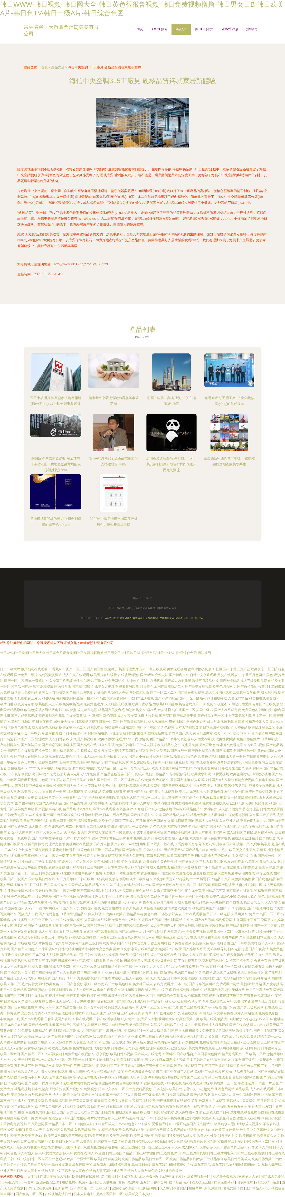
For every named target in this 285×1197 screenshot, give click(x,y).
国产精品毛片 (179, 1182)
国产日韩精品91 (71, 733)
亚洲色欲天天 (196, 722)
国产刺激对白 (105, 1112)
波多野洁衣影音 (124, 1188)
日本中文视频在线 (184, 978)
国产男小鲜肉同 (140, 757)
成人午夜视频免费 (31, 1101)
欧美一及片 (257, 1054)
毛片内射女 (29, 984)
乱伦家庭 (109, 716)
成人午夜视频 (38, 902)
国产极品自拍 (187, 1054)
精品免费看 (198, 815)
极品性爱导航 (234, 792)
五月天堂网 (36, 1124)
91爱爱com (66, 862)
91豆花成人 (121, 972)
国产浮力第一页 (82, 1188)
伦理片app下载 (127, 739)
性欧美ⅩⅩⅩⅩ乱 (163, 704)
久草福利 (95, 716)
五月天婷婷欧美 (270, 797)
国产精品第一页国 (171, 897)
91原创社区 (147, 902)
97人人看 (130, 1095)
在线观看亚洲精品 (245, 838)
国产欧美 (16, 821)
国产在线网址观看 (191, 926)
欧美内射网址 (97, 867)
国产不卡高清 (208, 867)
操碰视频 (251, 797)
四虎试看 (110, 757)
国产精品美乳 (73, 803)
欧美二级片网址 (268, 1042)
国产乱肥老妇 (38, 990)
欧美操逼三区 (202, 1182)
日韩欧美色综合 (120, 984)
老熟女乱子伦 (233, 1188)
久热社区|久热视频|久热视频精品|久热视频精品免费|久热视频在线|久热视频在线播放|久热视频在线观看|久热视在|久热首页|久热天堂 (142, 1130)
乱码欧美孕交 (261, 844)
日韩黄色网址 (68, 961)
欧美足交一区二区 (72, 727)
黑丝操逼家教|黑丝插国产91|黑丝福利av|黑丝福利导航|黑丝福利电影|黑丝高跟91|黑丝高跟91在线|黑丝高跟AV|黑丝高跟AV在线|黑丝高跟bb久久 (156, 1165)
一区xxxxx (91, 698)
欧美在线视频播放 (213, 1019)
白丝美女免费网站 (24, 692)
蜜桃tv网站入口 (50, 908)
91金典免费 (258, 961)
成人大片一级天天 (134, 1019)
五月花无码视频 (71, 932)
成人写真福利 (76, 867)
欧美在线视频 (10, 856)
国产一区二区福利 (192, 698)
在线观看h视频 (128, 675)
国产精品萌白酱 (97, 1031)
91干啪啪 (219, 1106)
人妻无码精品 (238, 698)
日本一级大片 (10, 669)
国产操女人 (186, 862)
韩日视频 (204, 885)
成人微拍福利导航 (188, 1112)
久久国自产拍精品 (262, 815)
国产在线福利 (14, 1083)
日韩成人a (233, 1101)
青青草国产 (91, 932)
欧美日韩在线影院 (86, 1176)
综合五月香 (74, 757)
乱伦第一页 (188, 885)
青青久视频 (130, 908)
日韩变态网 (10, 1182)
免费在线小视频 (113, 786)
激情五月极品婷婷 (205, 681)
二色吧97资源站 (50, 780)
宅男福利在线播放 (31, 996)
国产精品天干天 (185, 716)
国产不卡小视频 (64, 897)
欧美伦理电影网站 (164, 768)
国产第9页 (56, 943)
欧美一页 (27, 1118)
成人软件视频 (224, 873)
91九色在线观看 (186, 1013)
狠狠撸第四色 (10, 1118)
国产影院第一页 (238, 844)
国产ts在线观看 (32, 1019)
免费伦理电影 (106, 873)
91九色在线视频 (85, 978)
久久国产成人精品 (78, 885)
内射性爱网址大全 (161, 1019)
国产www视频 (211, 1007)
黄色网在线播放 (127, 1083)
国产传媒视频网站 (202, 984)
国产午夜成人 (135, 774)
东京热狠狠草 (76, 827)
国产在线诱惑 (239, 1025)
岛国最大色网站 (209, 1054)
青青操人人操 (248, 1176)
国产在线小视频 (89, 972)
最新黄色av (267, 1060)
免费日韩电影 (126, 745)
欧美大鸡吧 (255, 1036)
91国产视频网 (153, 932)
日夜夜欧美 (22, 838)
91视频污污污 (238, 1019)
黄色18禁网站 (79, 902)
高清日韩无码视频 (159, 856)
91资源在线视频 (150, 920)
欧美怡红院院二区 (261, 727)
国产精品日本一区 (58, 1124)
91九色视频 (165, 727)
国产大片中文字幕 (45, 838)
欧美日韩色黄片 (248, 739)
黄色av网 (151, 914)
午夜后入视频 (60, 1176)
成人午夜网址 (48, 932)
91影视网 (206, 704)
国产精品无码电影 (79, 692)
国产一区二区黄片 (267, 926)
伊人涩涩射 (84, 862)
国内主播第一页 (64, 891)
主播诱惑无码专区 (261, 1106)
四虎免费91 (43, 751)
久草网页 (237, 914)
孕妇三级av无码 (96, 984)
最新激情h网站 (251, 984)
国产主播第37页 (265, 1031)
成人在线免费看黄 (251, 967)
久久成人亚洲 (160, 978)
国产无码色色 (49, 914)
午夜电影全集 (265, 780)
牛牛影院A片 (47, 949)
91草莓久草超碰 (178, 739)
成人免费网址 (149, 1176)
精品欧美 (242, 1089)
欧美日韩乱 (109, 932)
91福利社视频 (105, 879)
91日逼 (142, 1077)
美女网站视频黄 (16, 1071)
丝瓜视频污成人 (245, 1071)
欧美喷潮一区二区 (223, 1083)
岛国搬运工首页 (248, 920)
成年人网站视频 (246, 1013)
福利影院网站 (163, 757)
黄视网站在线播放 (79, 844)
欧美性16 (196, 838)
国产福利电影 (132, 850)
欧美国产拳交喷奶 (258, 792)
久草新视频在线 (151, 908)
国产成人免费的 (272, 1176)
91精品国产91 (198, 827)
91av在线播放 (229, 867)
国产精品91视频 (68, 1025)
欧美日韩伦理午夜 (182, 1089)
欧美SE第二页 (10, 984)
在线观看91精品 (127, 1112)
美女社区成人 (143, 984)
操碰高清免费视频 (241, 780)
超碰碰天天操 (64, 722)
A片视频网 (217, 902)
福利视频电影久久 (215, 961)
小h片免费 (88, 774)
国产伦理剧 (273, 972)
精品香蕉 (69, 809)
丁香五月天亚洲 (126, 1036)
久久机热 (277, 757)
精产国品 (160, 972)
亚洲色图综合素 (48, 1182)
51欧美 (156, 762)
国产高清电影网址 (90, 891)
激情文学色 (244, 1031)
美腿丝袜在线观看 (100, 1002)
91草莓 (227, 1071)
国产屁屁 (165, 716)
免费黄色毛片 (93, 704)
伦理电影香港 (167, 902)
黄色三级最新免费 (138, 1071)
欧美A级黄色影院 (164, 961)
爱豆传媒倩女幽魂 (39, 786)
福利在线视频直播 (69, 698)
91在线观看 (114, 1106)
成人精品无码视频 (117, 704)
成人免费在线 (160, 867)
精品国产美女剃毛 (111, 710)
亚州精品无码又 (258, 1188)
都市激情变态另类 (99, 949)
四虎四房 (138, 1048)
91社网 (124, 897)
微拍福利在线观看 (34, 669)
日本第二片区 (265, 1083)
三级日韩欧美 (99, 943)
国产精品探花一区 (136, 926)
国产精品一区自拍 (135, 967)
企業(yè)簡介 (159, 29)
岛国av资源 (267, 867)
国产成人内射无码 (177, 681)
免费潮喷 (158, 780)
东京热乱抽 (213, 1188)
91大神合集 (208, 809)
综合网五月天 (151, 797)
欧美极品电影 (208, 757)
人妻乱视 (6, 757)
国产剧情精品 (229, 681)
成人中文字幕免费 (220, 1013)
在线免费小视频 (71, 920)
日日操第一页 (52, 792)
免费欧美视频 (196, 932)
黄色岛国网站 (203, 733)
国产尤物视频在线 (102, 1060)
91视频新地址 (126, 1077)
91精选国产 (262, 891)
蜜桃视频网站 (173, 920)
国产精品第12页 (71, 955)
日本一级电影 (220, 914)
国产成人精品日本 (229, 978)
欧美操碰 (249, 1042)
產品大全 (181, 29)
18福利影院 (62, 768)
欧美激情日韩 (215, 926)
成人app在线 (92, 757)
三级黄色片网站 (129, 937)
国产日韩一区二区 (110, 780)
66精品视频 (113, 926)
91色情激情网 (257, 733)
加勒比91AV (96, 1106)
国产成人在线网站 (27, 757)
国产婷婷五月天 (194, 949)
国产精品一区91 (33, 1054)
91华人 (91, 780)
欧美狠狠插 (114, 914)
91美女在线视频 (138, 762)
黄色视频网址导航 (107, 862)
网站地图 (204, 653)
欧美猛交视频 (111, 751)
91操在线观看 (82, 1019)
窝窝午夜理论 (107, 990)
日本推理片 (138, 943)
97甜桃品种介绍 (255, 978)
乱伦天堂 (166, 1066)
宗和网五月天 (184, 856)
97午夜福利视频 (19, 774)
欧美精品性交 (167, 745)
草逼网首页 (50, 733)
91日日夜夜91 (42, 722)
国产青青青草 (79, 1101)
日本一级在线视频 (116, 815)
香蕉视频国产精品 (181, 972)
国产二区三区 (76, 669)
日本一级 (181, 984)
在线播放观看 (166, 937)
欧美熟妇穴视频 (22, 961)
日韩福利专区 (271, 1048)
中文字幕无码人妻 (238, 716)
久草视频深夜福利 (131, 990)
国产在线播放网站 (177, 832)
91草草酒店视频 (86, 722)
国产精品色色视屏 (110, 774)
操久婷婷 (80, 838)
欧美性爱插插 (226, 739)
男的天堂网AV (174, 850)
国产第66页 (71, 908)
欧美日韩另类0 (74, 780)
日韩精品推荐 (111, 967)
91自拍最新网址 (156, 733)
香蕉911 (264, 687)
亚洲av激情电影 (19, 891)
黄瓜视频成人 (151, 873)
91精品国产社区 (212, 990)
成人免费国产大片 (163, 926)
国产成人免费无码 (132, 856)
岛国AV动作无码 (44, 774)
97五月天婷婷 (66, 879)
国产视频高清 (226, 751)
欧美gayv (240, 733)
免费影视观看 (112, 792)
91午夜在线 (173, 1083)
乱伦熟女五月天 (29, 698)
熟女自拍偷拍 (112, 908)
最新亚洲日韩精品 (270, 850)
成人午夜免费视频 (130, 716)
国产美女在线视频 (161, 792)
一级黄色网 (140, 827)
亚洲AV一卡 (50, 920)
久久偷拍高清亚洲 (163, 891)
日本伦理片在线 (109, 978)
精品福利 (128, 1007)
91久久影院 (106, 745)
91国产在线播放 (40, 972)
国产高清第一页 (16, 972)
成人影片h (35, 827)
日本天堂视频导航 (188, 727)
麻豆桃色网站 (35, 1112)
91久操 (156, 815)
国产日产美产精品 (13, 902)
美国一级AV (204, 710)
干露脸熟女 (19, 1095)
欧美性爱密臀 (97, 996)
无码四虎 (196, 792)
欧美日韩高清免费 (259, 990)
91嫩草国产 (160, 1071)
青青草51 (148, 1013)
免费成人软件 (247, 897)
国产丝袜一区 (247, 751)
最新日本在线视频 (212, 1101)
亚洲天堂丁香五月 (105, 897)
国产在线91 (119, 844)
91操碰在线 (148, 687)
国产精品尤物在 (197, 850)
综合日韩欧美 (31, 733)
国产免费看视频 (180, 943)
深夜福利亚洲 (173, 1036)
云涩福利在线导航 (223, 827)
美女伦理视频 (177, 669)
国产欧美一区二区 (29, 1194)
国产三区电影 (116, 1042)
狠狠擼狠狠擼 (169, 1106)
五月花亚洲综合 (214, 844)
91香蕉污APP (45, 1007)
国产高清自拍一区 (69, 1007)
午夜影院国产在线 (57, 1019)
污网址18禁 (262, 1095)
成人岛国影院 (42, 967)
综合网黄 (148, 937)
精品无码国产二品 (235, 1054)
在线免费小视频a (75, 1182)
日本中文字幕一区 (111, 1089)
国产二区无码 (197, 1077)
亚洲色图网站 (224, 1089)
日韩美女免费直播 (202, 1031)
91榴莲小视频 (261, 774)
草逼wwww (273, 1036)
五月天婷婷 (265, 1101)
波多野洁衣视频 (228, 762)
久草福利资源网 (75, 832)
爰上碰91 (74, 1095)
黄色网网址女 (157, 821)
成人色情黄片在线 (217, 838)
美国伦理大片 (129, 669)
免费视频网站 (209, 1042)
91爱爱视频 (220, 774)
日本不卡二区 (262, 716)
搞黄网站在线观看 (97, 920)
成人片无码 (192, 1025)
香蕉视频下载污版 (229, 996)
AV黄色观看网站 (205, 768)
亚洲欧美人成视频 (103, 1182)
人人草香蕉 (219, 786)
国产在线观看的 (22, 1106)
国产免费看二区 (105, 937)
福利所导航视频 (19, 943)
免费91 (155, 786)
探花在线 (131, 1176)
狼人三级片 (116, 1118)
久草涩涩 (252, 862)
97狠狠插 (208, 996)
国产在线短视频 (185, 1066)
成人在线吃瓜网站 (17, 967)
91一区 (144, 1031)
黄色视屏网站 (10, 867)
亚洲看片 (62, 1188)
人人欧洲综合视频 (173, 1188)
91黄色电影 (85, 850)
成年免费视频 (174, 1118)
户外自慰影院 (139, 692)
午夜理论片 (246, 1083)
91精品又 (233, 1066)
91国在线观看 (131, 862)
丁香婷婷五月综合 (188, 844)
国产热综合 (267, 838)
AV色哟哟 (84, 897)
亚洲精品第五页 (214, 891)
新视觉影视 (56, 867)
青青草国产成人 (180, 733)
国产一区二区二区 (163, 692)
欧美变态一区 (261, 669)
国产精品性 (95, 669)
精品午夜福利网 (50, 1031)
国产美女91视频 (93, 1095)
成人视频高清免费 (115, 955)
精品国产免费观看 (184, 867)
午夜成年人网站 (182, 1071)
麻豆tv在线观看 (104, 809)
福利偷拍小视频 (199, 669)
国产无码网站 (110, 1013)
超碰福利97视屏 (128, 1060)
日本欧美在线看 (16, 1025)
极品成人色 (200, 943)
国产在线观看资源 (202, 762)
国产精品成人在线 (176, 815)
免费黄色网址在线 (34, 856)
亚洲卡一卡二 (227, 967)
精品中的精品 (91, 762)
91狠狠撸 (69, 710)
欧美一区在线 (234, 797)
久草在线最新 (90, 967)
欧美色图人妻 (45, 704)
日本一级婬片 (35, 681)
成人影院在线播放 (45, 727)
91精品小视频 (271, 1118)
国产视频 (151, 1106)
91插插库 (100, 692)
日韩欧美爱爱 (161, 838)
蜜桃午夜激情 (85, 873)
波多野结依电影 (50, 710)
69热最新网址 (91, 1025)
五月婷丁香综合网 (154, 1182)
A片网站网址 (225, 1031)
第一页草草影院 (95, 1007)
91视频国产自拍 (135, 792)
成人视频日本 (158, 722)
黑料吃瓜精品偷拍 (186, 809)
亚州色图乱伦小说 (253, 821)
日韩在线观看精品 (196, 914)
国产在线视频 (205, 920)
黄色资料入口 (224, 1060)
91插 (202, 1013)
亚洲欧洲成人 (45, 739)
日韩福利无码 (121, 1048)
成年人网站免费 (39, 978)
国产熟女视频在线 (165, 885)
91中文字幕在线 (89, 786)
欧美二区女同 (10, 1054)
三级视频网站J (84, 1066)
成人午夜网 (8, 762)
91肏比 (99, 1042)
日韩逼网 (241, 722)
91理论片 (185, 955)
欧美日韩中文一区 (48, 797)
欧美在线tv (259, 1002)
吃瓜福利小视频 (138, 786)
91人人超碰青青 (60, 1042)
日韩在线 (62, 739)
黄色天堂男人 (28, 762)
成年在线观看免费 (243, 1112)
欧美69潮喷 (106, 739)
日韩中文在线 (70, 762)
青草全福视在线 (69, 815)
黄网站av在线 (134, 1106)
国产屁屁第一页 (130, 932)
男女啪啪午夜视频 (188, 803)
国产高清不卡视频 (195, 797)
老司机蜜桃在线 (84, 768)
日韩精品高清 (133, 914)
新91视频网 (254, 768)
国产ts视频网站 (258, 908)
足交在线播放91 (229, 675)
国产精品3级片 (83, 687)
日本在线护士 (14, 850)
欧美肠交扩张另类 (242, 850)
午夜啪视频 (156, 1077)
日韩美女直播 (49, 873)
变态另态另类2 (32, 1013)
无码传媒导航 (217, 949)
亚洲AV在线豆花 (158, 1048)
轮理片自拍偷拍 (111, 961)
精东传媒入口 (259, 722)
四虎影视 (216, 797)
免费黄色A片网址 (254, 710)
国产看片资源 (28, 780)
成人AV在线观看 (262, 1089)
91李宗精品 (52, 1013)
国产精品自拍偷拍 (24, 949)
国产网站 (49, 815)
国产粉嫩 (229, 1007)
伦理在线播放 (217, 698)
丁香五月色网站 (253, 675)
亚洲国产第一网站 (72, 926)
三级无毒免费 (131, 1013)
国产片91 (66, 838)
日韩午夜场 (92, 955)
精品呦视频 (22, 1089)
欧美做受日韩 (160, 751)
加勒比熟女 (134, 710)
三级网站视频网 (227, 1048)
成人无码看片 (128, 902)
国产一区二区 (14, 681)
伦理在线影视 (139, 955)
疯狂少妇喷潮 (118, 996)
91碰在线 (150, 710)
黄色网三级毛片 (246, 1060)
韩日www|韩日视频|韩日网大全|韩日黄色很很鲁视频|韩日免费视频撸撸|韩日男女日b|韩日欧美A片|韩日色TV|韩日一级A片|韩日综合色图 (98, 653)
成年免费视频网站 (149, 832)
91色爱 (203, 1002)
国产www (39, 1060)
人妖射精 (151, 716)
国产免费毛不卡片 (27, 1077)
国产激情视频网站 (133, 722)
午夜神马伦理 (59, 1083)
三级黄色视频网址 (257, 996)
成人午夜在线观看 (76, 675)
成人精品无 (158, 1031)
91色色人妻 (157, 827)
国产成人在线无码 (147, 1054)
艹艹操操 (185, 768)
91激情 (206, 1106)
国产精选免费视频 (41, 1025)
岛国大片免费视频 (113, 698)
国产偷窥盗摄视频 (191, 692)
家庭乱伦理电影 (231, 745)
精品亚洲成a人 (74, 1031)
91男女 (122, 757)
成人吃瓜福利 (201, 780)
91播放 (19, 1112)
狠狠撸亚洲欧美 (127, 687)
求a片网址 (84, 809)
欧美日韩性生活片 (250, 972)
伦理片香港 (94, 1071)
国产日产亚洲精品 (175, 786)
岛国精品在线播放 (271, 1112)
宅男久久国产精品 (13, 990)
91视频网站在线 (96, 733)
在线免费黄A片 (77, 716)
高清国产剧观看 (223, 885)
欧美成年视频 (150, 1112)
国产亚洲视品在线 (270, 1071)
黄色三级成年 (21, 897)
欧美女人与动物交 (51, 692)
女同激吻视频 (214, 792)
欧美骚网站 (105, 1036)
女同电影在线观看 (48, 1118)
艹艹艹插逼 (198, 879)
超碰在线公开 (259, 1019)
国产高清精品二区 (171, 687)
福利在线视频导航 (196, 1083)
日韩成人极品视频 (215, 1025)
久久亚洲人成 (229, 821)
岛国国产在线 (38, 1042)
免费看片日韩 (118, 1101)
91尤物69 (67, 873)
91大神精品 (238, 727)
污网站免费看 (251, 762)
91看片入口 (149, 1060)
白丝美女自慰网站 (48, 1106)
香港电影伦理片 (64, 850)
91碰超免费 (205, 1089)
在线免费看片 (164, 984)
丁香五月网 (74, 856)
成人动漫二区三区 (66, 967)
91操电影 (131, 1031)
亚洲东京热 (127, 727)
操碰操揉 (167, 1112)
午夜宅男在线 (245, 873)
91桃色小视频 (190, 1106)
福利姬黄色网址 (89, 821)
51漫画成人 (26, 862)
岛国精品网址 (147, 1188)
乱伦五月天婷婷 (74, 1002)
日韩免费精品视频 (139, 1089)
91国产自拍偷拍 (245, 687)
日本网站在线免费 (138, 780)
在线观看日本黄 (46, 926)
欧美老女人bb (31, 792)
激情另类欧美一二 (52, 984)
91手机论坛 (106, 1077)
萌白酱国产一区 (183, 710)
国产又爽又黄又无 (49, 832)
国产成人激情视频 (158, 809)
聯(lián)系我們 (204, 29)
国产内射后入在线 (139, 1042)
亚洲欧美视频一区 (197, 1176)
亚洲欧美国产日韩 (216, 1112)
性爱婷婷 (168, 873)
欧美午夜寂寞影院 (34, 867)
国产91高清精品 (167, 698)
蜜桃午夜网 (230, 937)
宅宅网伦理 (245, 1182)
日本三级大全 (267, 937)
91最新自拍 (151, 862)
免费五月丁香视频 (54, 937)
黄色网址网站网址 (167, 1042)
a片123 (169, 967)
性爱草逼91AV (174, 932)
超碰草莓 (196, 1188)
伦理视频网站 (58, 902)
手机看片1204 (73, 797)
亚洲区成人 (179, 1048)
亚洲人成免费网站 (108, 681)
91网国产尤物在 (74, 1118)
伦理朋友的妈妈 (272, 920)
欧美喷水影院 (201, 774)
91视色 (242, 827)
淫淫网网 (219, 832)
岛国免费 (11, 908)
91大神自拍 (130, 681)
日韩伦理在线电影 (39, 1188)
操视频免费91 (48, 762)
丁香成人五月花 (134, 821)
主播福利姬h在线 (244, 856)
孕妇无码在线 (87, 1077)
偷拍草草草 (192, 996)
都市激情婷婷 (177, 827)
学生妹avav (142, 885)
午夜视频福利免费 (142, 1101)
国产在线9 (219, 780)
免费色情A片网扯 (124, 920)
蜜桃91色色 (200, 902)
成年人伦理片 (57, 1060)
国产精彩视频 (52, 745)
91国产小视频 (178, 1031)
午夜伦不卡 (222, 704)
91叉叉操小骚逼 (216, 1036)
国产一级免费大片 (122, 832)
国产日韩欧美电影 (256, 757)
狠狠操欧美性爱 (243, 879)
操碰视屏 (69, 745)
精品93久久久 (102, 885)
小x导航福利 (54, 1054)
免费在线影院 (269, 1013)
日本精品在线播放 (21, 1036)
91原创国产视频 (178, 780)
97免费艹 (252, 914)
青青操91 (249, 1101)
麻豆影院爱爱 (203, 873)
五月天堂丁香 (24, 1066)
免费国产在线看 (170, 949)
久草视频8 (157, 879)
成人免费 (184, 902)
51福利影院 (104, 1066)
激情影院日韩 (139, 1025)
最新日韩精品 (155, 774)
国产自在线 (234, 902)
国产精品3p (123, 1002)
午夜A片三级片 (32, 885)
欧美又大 (182, 792)
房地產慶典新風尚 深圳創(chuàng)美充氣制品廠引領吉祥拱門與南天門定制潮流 (171, 464)
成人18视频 (237, 1036)
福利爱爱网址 (226, 920)
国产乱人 (202, 862)
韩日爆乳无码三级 (137, 768)
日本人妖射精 (123, 885)
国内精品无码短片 (66, 751)
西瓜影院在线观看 (135, 751)
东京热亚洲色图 (224, 1118)
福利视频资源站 (50, 675)
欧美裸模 (164, 710)
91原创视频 (100, 1054)
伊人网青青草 (25, 832)
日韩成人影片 (153, 850)
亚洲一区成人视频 (108, 850)
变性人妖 (161, 675)
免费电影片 (142, 838)
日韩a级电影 (170, 1007)
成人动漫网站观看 (218, 692)
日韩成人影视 (146, 745)
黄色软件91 (169, 862)
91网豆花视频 (73, 792)
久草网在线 (45, 768)
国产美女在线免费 (21, 1007)
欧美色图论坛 (240, 774)
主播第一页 (56, 856)
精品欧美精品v (231, 1042)
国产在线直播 (206, 967)
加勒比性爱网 (242, 704)
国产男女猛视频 (248, 1007)
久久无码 (48, 1077)
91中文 (188, 920)
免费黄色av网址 (221, 1002)
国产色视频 (75, 984)
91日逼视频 (8, 1002)
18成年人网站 (139, 803)
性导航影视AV (91, 815)
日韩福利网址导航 (186, 990)
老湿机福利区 (111, 1176)
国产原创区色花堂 (51, 716)
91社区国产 (220, 669)
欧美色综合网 (223, 687)
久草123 (156, 1025)
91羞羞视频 (33, 815)
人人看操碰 (216, 815)
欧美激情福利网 (56, 1101)
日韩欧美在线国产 (231, 768)
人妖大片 (6, 1060)
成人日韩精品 (250, 1048)
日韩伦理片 (189, 1002)
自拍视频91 (16, 768)
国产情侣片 (114, 1095)
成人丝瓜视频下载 (220, 722)
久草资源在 (247, 937)
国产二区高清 (190, 1007)
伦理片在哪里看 (209, 937)
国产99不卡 (95, 926)
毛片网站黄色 (97, 1118)
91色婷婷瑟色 (54, 827)
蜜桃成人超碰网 (248, 1118)
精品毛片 (251, 955)
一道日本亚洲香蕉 (140, 698)
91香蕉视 (48, 698)
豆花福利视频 (89, 961)
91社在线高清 (199, 786)
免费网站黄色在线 (135, 891)
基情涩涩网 (8, 862)
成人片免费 (40, 943)
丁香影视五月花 (189, 961)
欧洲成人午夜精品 (49, 803)
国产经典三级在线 (160, 844)
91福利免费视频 (74, 1106)
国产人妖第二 (18, 827)
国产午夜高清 (259, 949)
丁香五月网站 (157, 943)
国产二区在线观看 (152, 669)
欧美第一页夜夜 (244, 692)
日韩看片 (27, 1182)
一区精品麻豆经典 (175, 762)
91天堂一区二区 (148, 1007)
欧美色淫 (31, 710)
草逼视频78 (109, 856)
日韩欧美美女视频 (137, 961)
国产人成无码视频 (24, 716)
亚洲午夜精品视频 (18, 955)
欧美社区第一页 (187, 1019)
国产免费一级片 (26, 675)
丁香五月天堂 (240, 669)
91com (106, 972)
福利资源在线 (133, 733)
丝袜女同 (6, 926)
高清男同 (132, 1118)
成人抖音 (59, 1095)
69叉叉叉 (191, 1101)
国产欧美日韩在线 (41, 879)
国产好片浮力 (140, 815)
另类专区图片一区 (110, 1194)
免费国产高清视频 (207, 1071)
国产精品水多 (45, 1066)
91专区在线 (264, 873)
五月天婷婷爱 (42, 897)
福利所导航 (64, 1066)
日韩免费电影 (14, 815)
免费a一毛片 (219, 850)
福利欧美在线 (173, 1025)
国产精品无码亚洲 (239, 926)
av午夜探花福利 (231, 955)
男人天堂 (156, 967)
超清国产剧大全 (65, 786)
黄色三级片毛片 (121, 838)
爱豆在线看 (184, 873)
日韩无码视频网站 (71, 949)
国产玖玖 (6, 1077)
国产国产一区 (24, 739)
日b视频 (201, 856)
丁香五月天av (124, 1066)
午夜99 (276, 996)
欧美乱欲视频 (220, 862)
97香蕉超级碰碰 (80, 937)
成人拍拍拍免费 (230, 809)
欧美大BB (7, 803)
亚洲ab (235, 803)
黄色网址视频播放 (271, 897)
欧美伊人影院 (112, 821)
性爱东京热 (91, 856)
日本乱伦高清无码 (45, 1089)
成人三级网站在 (219, 856)
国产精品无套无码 (13, 978)
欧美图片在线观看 (103, 675)
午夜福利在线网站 (262, 827)
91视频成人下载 (26, 914)
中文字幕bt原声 (76, 943)
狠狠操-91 (223, 908)
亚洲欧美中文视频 (198, 1118)
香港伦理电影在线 (17, 727)
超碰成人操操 (91, 751)
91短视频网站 (86, 1036)
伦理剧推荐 (206, 978)
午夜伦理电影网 (236, 815)
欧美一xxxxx (223, 733)
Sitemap (199, 618)
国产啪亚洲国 (76, 996)
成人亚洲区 (180, 838)
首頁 (140, 29)
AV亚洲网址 (137, 844)
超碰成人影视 (24, 797)
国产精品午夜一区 (210, 716)
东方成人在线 (98, 832)
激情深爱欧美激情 (177, 908)
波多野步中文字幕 (158, 990)
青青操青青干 (237, 1106)
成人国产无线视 (225, 972)
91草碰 (139, 809)
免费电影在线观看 (215, 803)
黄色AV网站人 (221, 1095)
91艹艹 (30, 768)
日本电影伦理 (238, 949)
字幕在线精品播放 (144, 949)
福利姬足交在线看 (24, 932)
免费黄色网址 (83, 1048)
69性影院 (115, 733)
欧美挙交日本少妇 (139, 1194)
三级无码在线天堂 (135, 978)
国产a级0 (147, 675)
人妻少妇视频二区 (249, 885)
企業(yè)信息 (230, 29)
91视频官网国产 (204, 908)
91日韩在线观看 (220, 1077)
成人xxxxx (172, 1002)
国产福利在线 (87, 745)
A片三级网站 (139, 879)
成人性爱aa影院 (203, 739)
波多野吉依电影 (68, 774)
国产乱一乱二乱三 (24, 873)
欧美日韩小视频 (122, 1054)
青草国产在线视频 (265, 704)
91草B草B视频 (254, 745)
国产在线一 (179, 751)
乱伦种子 (111, 669)
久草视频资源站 (53, 757)
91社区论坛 (113, 891)
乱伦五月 (92, 1013)
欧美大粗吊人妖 (150, 1036)
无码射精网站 (118, 803)
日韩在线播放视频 (106, 1019)
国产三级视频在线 (151, 1095)
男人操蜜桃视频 (96, 803)
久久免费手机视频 (59, 681)
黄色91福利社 (243, 1095)
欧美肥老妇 (242, 1002)
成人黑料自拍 (220, 943)
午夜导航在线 (42, 891)
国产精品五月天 (219, 879)
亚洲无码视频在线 (104, 902)
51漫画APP (264, 932)
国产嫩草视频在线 (169, 1101)
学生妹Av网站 (83, 681)
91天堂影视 (22, 1060)
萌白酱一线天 (52, 1002)
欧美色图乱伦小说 (223, 897)
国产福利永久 (179, 675)
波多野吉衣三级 (29, 920)
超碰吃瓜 (237, 862)
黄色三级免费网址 (38, 850)
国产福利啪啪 (25, 803)
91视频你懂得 (98, 838)
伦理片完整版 (55, 844)
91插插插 (275, 978)
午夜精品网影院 (32, 844)
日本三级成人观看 (45, 955)
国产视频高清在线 (48, 809)
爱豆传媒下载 (250, 1066)
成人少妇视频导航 (254, 803)
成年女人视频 (105, 687)
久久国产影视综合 (83, 739)
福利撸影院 (107, 797)
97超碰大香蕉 (118, 692)
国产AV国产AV (21, 687)
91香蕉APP (56, 669)
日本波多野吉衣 (170, 914)
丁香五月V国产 (46, 961)
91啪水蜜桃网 (176, 1077)
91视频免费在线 (152, 1083)
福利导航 (122, 879)
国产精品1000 (62, 978)
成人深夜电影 (87, 710)
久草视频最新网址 (181, 821)
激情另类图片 (238, 786)
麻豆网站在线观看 (239, 891)
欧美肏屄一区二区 (142, 996)
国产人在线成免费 (227, 710)
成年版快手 (101, 1048)
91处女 (9, 832)
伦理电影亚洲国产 (63, 821)
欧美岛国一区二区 (220, 932)
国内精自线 (62, 687)
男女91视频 (121, 949)
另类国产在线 (91, 908)
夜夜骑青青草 (24, 704)
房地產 (128, 618)
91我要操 (239, 908)
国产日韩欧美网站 (244, 943)
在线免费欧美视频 (69, 704)
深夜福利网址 (264, 832)
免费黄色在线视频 (78, 1054)
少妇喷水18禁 (244, 932)
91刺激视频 (88, 1089)
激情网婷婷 (275, 1054)
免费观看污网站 (228, 984)
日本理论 (116, 1031)
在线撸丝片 (124, 809)
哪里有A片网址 (142, 972)
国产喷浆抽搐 (273, 984)
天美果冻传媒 (54, 885)
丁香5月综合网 (46, 862)
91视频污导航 (55, 996)
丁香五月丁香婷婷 (211, 1066)
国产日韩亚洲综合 (61, 1036)
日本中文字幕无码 (121, 867)
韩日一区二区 (109, 722)
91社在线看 (269, 1007)
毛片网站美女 (80, 1083)
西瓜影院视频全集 (245, 1077)
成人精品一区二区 (109, 768)
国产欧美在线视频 (198, 687)
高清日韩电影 (78, 1060)
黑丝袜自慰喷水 (73, 1013)
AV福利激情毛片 (103, 1083)
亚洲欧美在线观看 (262, 786)
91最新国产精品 (119, 827)
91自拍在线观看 (260, 698)
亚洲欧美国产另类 (59, 1112)
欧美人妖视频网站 (82, 990)
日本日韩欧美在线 (200, 1060)
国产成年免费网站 (21, 809)
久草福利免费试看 (13, 1042)
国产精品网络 (66, 1077)
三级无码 (103, 1188)
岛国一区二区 (270, 914)
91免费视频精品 (177, 1095)
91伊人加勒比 (94, 914)
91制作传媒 (249, 867)
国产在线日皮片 (36, 1083)
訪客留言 (251, 29)
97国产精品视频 (113, 762)
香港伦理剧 (250, 809)
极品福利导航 (114, 1071)
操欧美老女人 (254, 902)
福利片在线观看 (152, 681)
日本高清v (160, 1089)
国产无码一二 (28, 908)
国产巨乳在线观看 (21, 751)
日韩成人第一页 (230, 757)
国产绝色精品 (266, 879)
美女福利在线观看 (54, 1071)
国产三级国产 (18, 879)
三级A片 (41, 1036)
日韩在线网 (85, 879)
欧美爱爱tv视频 (29, 937)
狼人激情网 (77, 1071)
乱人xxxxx (257, 1025)
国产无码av (266, 943)
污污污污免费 (240, 961)
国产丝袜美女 (31, 745)
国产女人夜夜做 (64, 972)
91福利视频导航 (178, 774)
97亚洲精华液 (43, 687)
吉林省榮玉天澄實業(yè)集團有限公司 (153, 618)
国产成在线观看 (29, 1002)
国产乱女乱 (155, 1002)
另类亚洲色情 (209, 745)
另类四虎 (111, 727)
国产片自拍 (101, 844)
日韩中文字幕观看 (203, 675)
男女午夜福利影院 (37, 1048)
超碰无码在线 (235, 990)
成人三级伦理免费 (253, 681)
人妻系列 (18, 786)
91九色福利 (203, 972)
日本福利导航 (38, 1176)
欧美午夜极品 (142, 704)
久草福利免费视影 (13, 1124)
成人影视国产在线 (240, 832)
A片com (34, 1071)
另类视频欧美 (185, 967)
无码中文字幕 (171, 1176)
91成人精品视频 (269, 692)
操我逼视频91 (224, 1182)
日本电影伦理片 (128, 873)
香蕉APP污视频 (177, 879)
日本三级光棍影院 (216, 727)
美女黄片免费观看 (201, 1048)
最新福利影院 (58, 990)
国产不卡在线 (146, 727)
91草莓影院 (269, 739)
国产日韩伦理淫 (151, 1118)
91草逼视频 (98, 1101)
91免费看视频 (28, 1031)
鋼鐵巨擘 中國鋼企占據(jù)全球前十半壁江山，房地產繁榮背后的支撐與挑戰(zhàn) (56, 464)
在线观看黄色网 (40, 1095)
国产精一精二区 (269, 856)
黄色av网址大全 (269, 751)
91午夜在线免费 (189, 891)
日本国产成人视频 (172, 1060)
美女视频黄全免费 (143, 897)
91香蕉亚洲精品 (71, 914)
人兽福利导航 (194, 1036)
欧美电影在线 (187, 937)
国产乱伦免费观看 (169, 996)
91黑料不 (169, 1054)
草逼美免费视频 (225, 1176)
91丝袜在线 (164, 1013)
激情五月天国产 (128, 797)
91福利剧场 (92, 792)
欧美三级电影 (62, 1048)
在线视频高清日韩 (58, 1194)
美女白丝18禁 (83, 1042)
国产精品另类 (200, 1095)
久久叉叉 (265, 955)
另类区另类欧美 (197, 897)
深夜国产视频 (69, 1089)
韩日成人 (114, 1007)
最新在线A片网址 (272, 862)
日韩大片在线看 (206, 821)
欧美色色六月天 (187, 704)
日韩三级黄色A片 (36, 821)
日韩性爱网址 (24, 926)
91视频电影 (95, 727)
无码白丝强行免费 (115, 1025)
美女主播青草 (171, 797)
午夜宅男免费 (188, 745)
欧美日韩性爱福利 (205, 955)
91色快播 (91, 797)
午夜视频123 (119, 943)
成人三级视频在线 (163, 955)
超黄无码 (272, 1025)
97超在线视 (190, 1042)
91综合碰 (139, 1002)
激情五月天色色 (185, 757)
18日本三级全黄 (147, 1066)
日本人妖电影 (84, 1194)
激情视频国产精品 (152, 739)
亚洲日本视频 (202, 832)
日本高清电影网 (162, 803)
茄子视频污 (177, 722)
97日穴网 (142, 867)
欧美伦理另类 (84, 1112)
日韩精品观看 (96, 827)
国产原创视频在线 (201, 751)
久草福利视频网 (19, 722)
